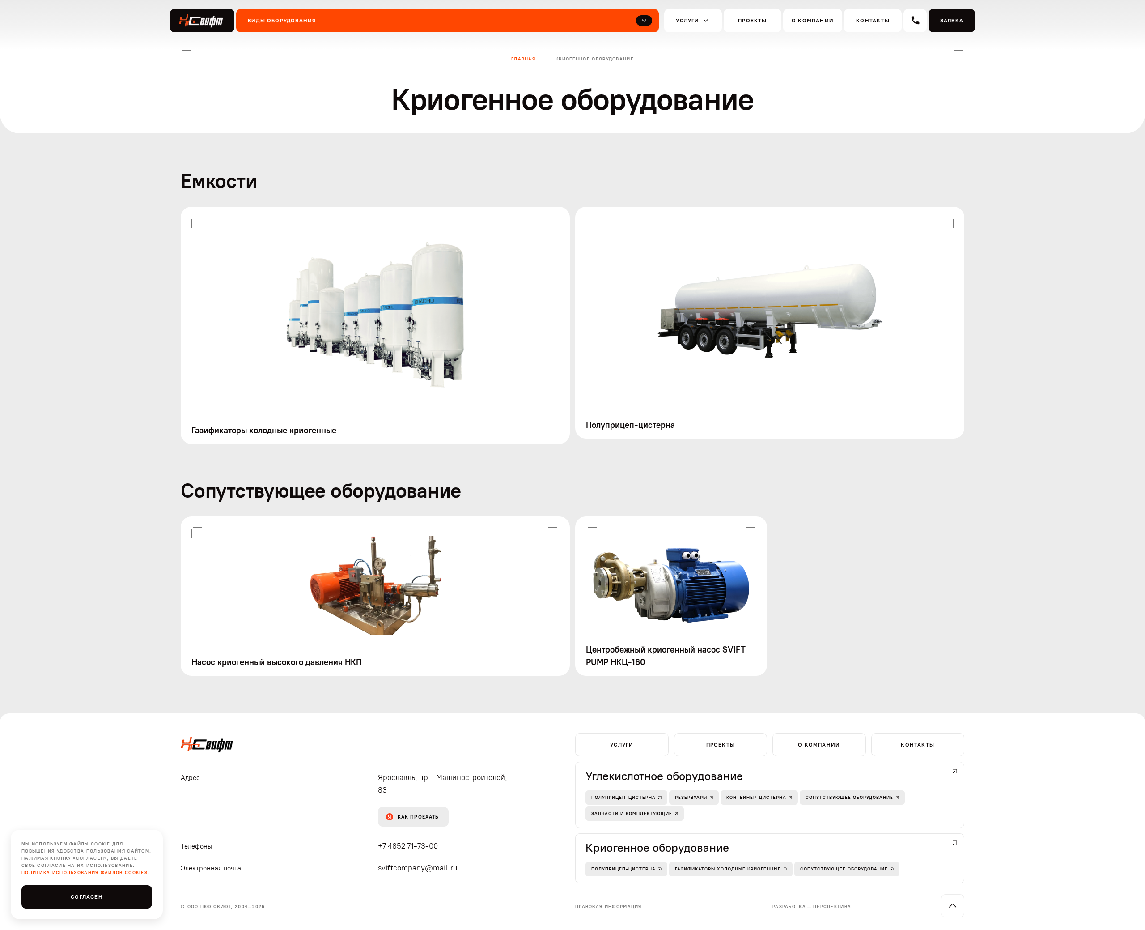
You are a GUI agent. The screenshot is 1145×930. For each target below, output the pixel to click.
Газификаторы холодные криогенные (728, 869)
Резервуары (691, 797)
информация (608, 906)
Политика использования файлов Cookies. (85, 872)
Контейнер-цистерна (756, 797)
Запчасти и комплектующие (631, 813)
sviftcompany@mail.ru (418, 867)
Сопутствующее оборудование (849, 797)
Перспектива (832, 906)
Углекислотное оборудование (664, 776)
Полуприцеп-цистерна (623, 797)
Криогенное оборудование (657, 847)
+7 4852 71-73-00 (408, 845)
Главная (523, 59)
